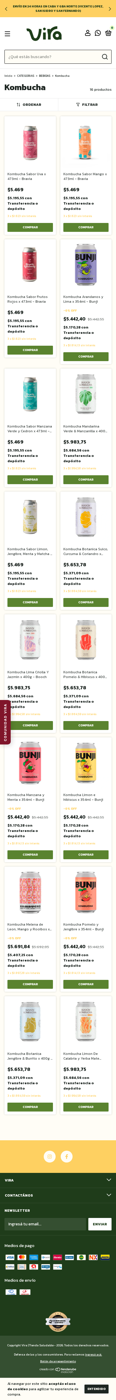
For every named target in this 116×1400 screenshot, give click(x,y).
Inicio (8, 76)
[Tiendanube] (58, 1372)
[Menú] (8, 33)
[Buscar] (104, 57)
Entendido (96, 1389)
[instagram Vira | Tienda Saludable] (50, 1157)
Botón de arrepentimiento (58, 1361)
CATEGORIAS (25, 76)
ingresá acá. (93, 1354)
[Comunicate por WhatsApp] (98, 34)
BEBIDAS (44, 76)
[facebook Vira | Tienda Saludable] (67, 1157)
